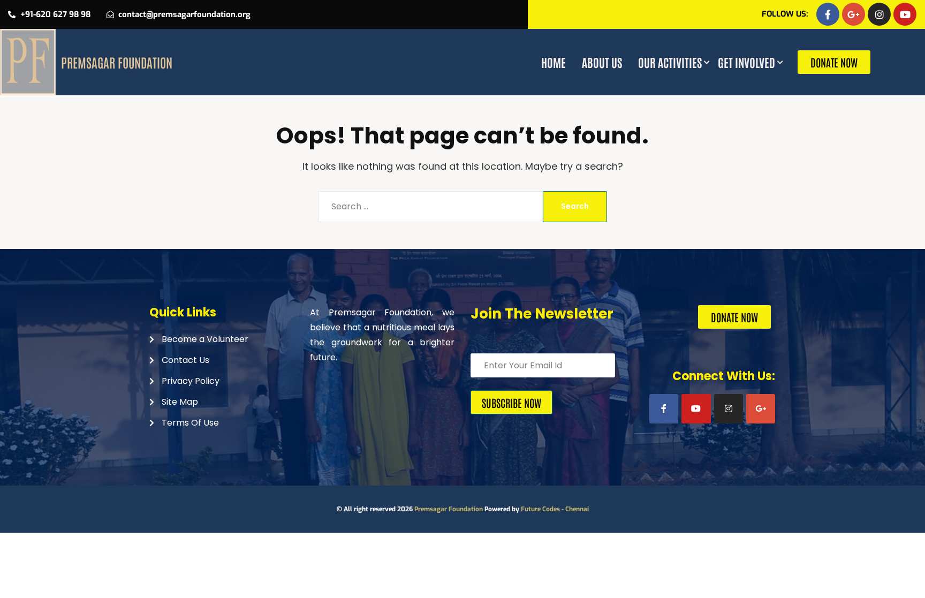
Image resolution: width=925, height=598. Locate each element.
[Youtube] (904, 14)
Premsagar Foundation (448, 509)
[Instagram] (879, 14)
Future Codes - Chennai (555, 509)
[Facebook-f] (827, 14)
